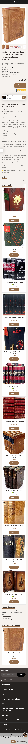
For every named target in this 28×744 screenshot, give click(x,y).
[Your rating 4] (16, 69)
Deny (18, 741)
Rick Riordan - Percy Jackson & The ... (14, 456)
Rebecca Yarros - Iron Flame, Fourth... (14, 525)
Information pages (8, 689)
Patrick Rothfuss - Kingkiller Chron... (14, 594)
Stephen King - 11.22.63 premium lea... (14, 352)
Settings (24, 741)
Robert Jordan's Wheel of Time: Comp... (14, 421)
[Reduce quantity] (9, 85)
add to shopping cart (20, 85)
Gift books (5, 704)
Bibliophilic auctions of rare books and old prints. (13, 709)
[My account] (26, 2)
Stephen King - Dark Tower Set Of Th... (14, 317)
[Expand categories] (1, 2)
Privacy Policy (11, 738)
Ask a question (7, 618)
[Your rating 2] (12, 69)
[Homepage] (14, 2)
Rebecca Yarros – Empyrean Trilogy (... (14, 490)
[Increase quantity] (3, 85)
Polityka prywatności (7, 679)
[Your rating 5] (18, 69)
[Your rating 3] (14, 69)
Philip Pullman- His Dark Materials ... (14, 560)
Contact (4, 725)
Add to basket (14, 220)
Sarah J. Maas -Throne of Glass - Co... (14, 386)
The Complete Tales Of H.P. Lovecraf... (14, 247)
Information (6, 685)
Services (4, 694)
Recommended (7, 185)
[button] (13, 25)
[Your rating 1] (10, 69)
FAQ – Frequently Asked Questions (13, 720)
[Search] (4, 2)
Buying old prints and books (11, 699)
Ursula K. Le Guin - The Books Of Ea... (14, 213)
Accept (13, 741)
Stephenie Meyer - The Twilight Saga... (14, 282)
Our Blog (5, 715)
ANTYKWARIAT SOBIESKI (15, 73)
